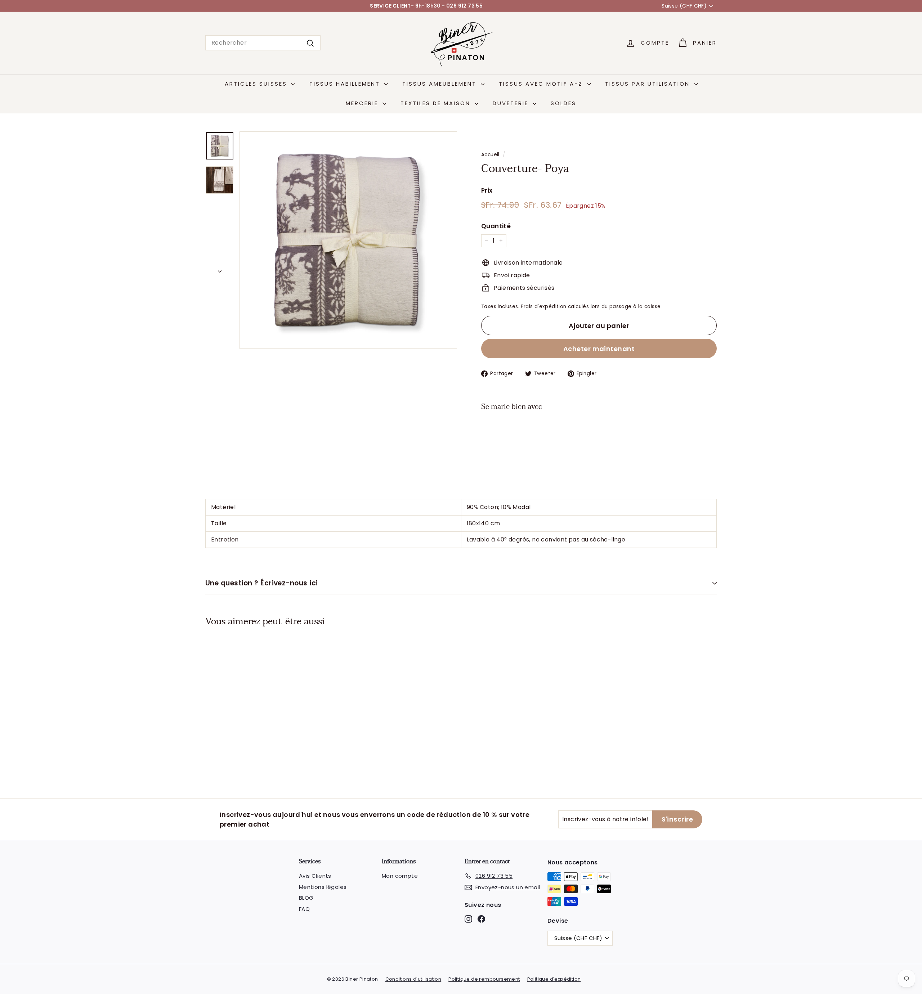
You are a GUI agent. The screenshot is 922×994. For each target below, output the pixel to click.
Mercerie (363, 103)
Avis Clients (315, 876)
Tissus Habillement (345, 83)
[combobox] (263, 42)
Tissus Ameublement (440, 83)
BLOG (306, 897)
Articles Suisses (257, 83)
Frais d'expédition (543, 306)
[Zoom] (348, 240)
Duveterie (512, 103)
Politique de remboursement (484, 979)
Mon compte (400, 876)
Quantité (496, 226)
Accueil (490, 154)
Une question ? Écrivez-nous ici (261, 583)
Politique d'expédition (554, 979)
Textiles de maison (436, 103)
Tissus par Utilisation (648, 83)
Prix (487, 190)
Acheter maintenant (599, 348)
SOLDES (563, 103)
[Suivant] (219, 269)
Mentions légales (322, 887)
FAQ (304, 909)
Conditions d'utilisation (413, 979)
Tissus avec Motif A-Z (542, 83)
